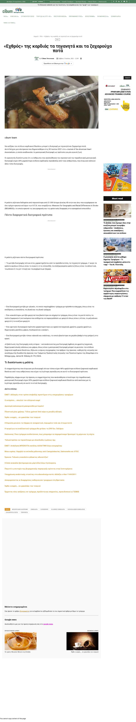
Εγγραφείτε (24, 611)
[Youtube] (124, 1)
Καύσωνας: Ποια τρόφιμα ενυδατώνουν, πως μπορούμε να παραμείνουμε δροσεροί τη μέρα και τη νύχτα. (50, 434)
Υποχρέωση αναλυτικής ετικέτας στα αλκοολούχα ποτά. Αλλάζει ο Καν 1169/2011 (40, 474)
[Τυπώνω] (57, 523)
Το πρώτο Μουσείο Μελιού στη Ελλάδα (17, 652)
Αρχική (36, 36)
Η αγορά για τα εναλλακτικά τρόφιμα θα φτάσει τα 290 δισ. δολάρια (34, 429)
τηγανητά (24, 512)
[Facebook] (113, 1)
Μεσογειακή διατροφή (20, 509)
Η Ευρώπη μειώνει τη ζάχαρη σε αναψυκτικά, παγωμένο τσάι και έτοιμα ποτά (38, 423)
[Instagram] (116, 1)
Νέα (41, 36)
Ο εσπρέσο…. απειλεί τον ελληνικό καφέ (23, 400)
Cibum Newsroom (47, 58)
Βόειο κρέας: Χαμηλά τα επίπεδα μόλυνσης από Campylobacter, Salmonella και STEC (42, 451)
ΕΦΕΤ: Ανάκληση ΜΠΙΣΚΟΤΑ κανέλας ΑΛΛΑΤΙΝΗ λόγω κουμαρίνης (33, 446)
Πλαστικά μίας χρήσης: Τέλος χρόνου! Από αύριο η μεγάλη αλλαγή (33, 412)
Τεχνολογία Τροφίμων (112, 253)
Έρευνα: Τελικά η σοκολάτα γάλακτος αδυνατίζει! (26, 457)
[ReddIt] (47, 523)
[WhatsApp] (37, 523)
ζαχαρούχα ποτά (12, 512)
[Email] (52, 523)
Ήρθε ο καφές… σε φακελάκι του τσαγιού (22, 417)
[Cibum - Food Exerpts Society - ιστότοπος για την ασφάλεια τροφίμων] (13, 10)
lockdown (44, 509)
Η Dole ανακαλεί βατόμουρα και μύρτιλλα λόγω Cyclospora (30, 463)
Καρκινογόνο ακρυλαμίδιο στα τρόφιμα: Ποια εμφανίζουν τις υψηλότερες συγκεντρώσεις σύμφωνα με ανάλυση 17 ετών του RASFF (116, 293)
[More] (71, 523)
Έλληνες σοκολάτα (58, 509)
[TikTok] (121, 1)
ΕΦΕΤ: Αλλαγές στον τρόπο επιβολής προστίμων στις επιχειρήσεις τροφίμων (39, 395)
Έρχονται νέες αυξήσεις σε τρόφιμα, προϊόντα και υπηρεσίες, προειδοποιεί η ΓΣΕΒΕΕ (42, 492)
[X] (27, 523)
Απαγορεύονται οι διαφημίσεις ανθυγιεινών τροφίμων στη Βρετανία (34, 480)
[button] (130, 29)
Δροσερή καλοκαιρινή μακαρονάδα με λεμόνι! (24, 406)
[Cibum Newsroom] (36, 58)
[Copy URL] (66, 523)
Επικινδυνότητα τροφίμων (113, 219)
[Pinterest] (32, 523)
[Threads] (126, 1)
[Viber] (62, 523)
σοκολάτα (34, 509)
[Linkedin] (119, 1)
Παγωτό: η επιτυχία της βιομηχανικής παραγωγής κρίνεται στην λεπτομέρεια (39, 469)
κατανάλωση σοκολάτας (76, 509)
